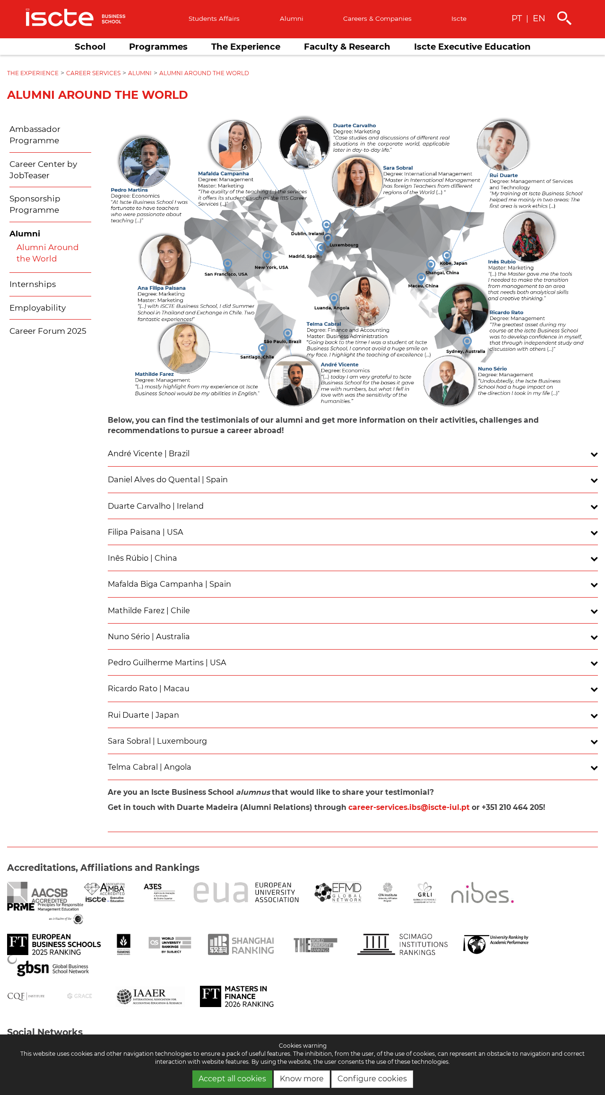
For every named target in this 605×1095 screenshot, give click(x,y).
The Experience (245, 46)
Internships (32, 284)
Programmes (158, 46)
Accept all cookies (232, 1078)
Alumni (291, 18)
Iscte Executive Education (472, 46)
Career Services (93, 73)
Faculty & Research (347, 46)
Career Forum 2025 (47, 331)
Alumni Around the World (204, 73)
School (90, 46)
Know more (302, 1078)
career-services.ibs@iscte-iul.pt (409, 807)
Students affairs (214, 18)
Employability (37, 308)
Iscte (459, 18)
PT (516, 18)
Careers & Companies (377, 18)
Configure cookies (372, 1078)
